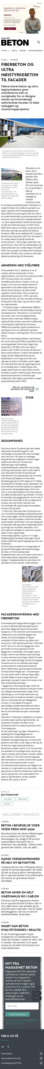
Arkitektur (7, 804)
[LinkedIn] (2, 1047)
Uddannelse (22, 799)
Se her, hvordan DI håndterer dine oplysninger (21, 1021)
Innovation (8, 799)
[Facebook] (8, 1047)
